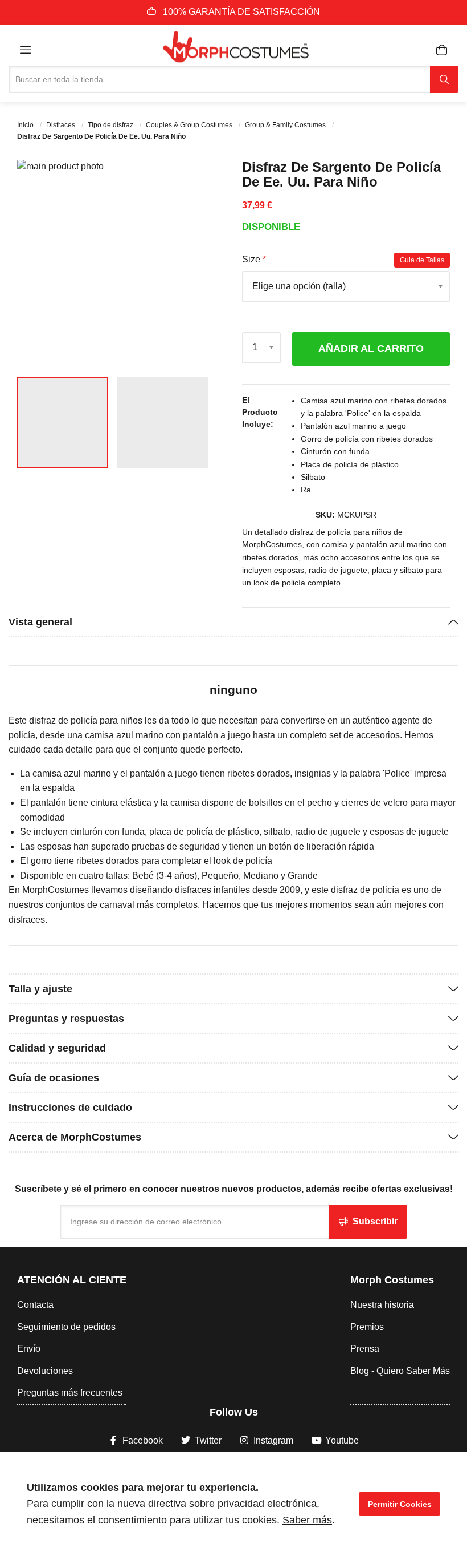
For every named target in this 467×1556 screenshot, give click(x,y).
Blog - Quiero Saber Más (400, 1371)
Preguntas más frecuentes (69, 1392)
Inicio (26, 125)
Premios (367, 1327)
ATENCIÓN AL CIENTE (71, 1280)
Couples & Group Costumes (190, 125)
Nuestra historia (382, 1305)
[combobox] (219, 79)
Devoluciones (45, 1371)
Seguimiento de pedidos (66, 1327)
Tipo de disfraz (111, 125)
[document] (233, 1504)
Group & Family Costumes (286, 125)
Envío (28, 1348)
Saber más (307, 1520)
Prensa (364, 1348)
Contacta (35, 1305)
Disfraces (61, 125)
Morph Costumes (392, 1280)
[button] (202, 264)
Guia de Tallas (422, 260)
